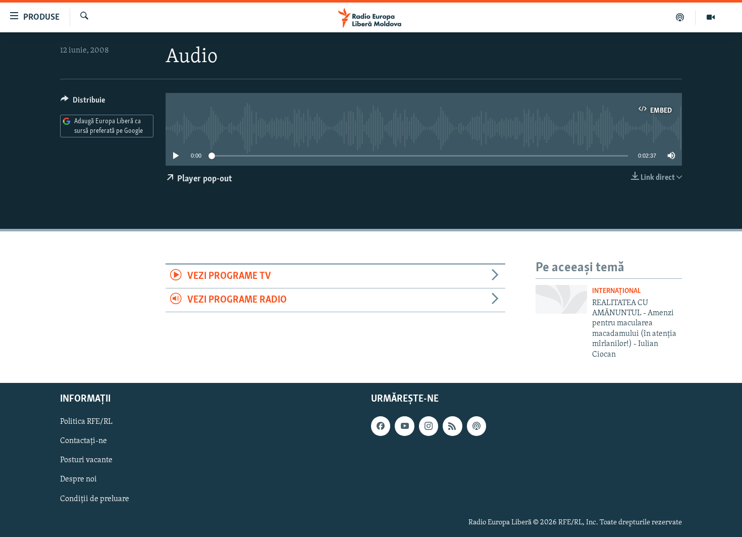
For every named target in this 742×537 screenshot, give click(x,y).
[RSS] (452, 425)
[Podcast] (680, 17)
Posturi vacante (86, 460)
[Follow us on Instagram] (428, 425)
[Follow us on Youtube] (404, 425)
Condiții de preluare (94, 499)
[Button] (83, 102)
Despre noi (78, 479)
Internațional (616, 291)
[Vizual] (711, 17)
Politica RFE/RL (86, 422)
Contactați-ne (83, 441)
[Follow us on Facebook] (380, 425)
